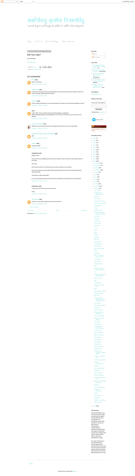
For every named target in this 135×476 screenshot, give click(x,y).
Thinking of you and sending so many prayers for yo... (98, 86)
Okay (95, 232)
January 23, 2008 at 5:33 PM (39, 84)
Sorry (95, 230)
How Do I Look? (98, 346)
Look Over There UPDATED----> (99, 313)
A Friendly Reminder (36, 69)
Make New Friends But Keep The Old (99, 213)
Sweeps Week (98, 264)
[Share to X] (47, 67)
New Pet (96, 239)
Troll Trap (96, 218)
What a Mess (97, 223)
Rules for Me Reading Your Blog (100, 381)
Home (57, 210)
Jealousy (96, 237)
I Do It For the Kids (99, 316)
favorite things (52, 41)
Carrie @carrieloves (37, 124)
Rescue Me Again (99, 375)
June (95, 177)
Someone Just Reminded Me (98, 193)
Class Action (97, 303)
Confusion (97, 253)
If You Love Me (98, 373)
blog (29, 41)
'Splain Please (98, 402)
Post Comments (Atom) (40, 213)
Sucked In (97, 385)
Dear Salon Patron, (99, 248)
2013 (94, 149)
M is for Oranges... (99, 332)
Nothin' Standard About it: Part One (99, 269)
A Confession (97, 241)
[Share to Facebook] (49, 67)
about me (38, 41)
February (97, 186)
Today (95, 208)
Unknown (34, 101)
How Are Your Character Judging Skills (100, 352)
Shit (95, 266)
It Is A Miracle (97, 339)
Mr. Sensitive (97, 330)
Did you (96, 234)
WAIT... (96, 251)
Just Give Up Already (99, 360)
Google (31, 463)
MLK (95, 288)
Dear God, (97, 322)
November (97, 165)
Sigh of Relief (97, 246)
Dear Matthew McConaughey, (99, 327)
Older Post (84, 210)
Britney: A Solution (99, 335)
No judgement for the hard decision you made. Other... (99, 67)
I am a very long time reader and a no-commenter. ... (98, 75)
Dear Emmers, (98, 244)
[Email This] (43, 67)
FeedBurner (102, 112)
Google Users (98, 348)
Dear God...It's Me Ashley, (99, 319)
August (96, 172)
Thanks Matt (97, 324)
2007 (94, 406)
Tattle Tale (97, 225)
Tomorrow (97, 307)
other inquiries (68, 41)
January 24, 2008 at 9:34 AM (39, 203)
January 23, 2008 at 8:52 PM (39, 138)
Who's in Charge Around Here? (98, 256)
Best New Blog (31, 62)
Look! (95, 228)
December (97, 163)
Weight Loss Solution (100, 400)
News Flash (97, 198)
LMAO (96, 393)
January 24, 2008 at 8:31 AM (39, 194)
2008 (94, 161)
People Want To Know (100, 203)
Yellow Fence (35, 89)
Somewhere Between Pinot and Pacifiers (43, 133)
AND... (96, 280)
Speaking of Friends (99, 201)
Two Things (97, 261)
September (97, 170)
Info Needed (97, 337)
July (95, 174)
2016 (94, 142)
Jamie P (34, 143)
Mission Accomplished (98, 363)
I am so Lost (97, 190)
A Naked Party (98, 210)
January (96, 188)
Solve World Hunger (99, 387)
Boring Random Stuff (99, 291)
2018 (94, 138)
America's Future (98, 293)
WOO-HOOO (97, 282)
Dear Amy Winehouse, (98, 390)
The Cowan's (35, 199)
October (96, 167)
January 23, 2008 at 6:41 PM (39, 95)
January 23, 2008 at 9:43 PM (39, 148)
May (95, 179)
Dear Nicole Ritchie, (99, 368)
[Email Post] (40, 67)
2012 (94, 152)
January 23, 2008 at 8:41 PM (39, 128)
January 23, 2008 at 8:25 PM (39, 118)
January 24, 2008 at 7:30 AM (39, 181)
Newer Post (31, 210)
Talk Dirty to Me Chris (100, 305)
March (96, 184)
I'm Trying (96, 366)
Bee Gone (97, 295)
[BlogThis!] (45, 67)
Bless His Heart (98, 310)
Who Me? (96, 370)
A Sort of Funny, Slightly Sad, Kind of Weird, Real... (99, 299)
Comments (96, 57)
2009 (94, 159)
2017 (94, 140)
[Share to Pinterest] (51, 67)
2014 (94, 147)
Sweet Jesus (97, 344)
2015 (94, 145)
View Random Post (96, 94)
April (95, 181)
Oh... (95, 272)
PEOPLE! (96, 196)
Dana (33, 79)
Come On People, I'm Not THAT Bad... (100, 275)
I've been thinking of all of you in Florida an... (99, 80)
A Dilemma (97, 221)
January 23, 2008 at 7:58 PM (39, 105)
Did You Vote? (98, 278)
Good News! (97, 259)
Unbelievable (97, 205)
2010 (94, 156)
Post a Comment (34, 207)
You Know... (97, 216)
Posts (95, 54)
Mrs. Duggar (97, 395)
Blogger (75, 471)
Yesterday (97, 398)
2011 (94, 154)
